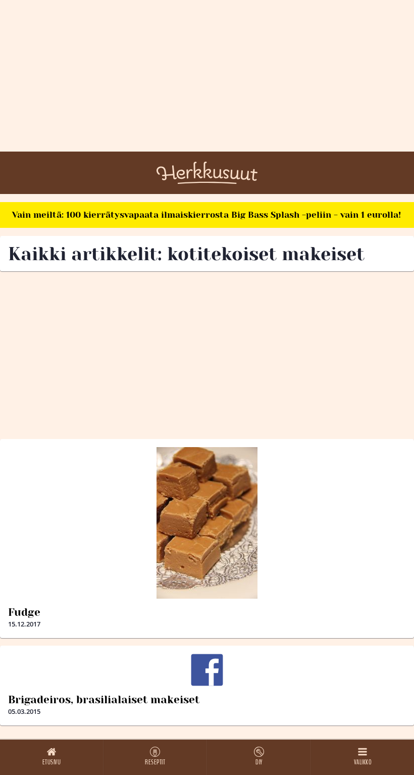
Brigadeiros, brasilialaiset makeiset (103, 700)
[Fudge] (207, 523)
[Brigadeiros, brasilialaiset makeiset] (207, 670)
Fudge (24, 612)
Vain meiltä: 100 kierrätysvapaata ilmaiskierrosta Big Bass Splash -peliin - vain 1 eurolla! (206, 215)
